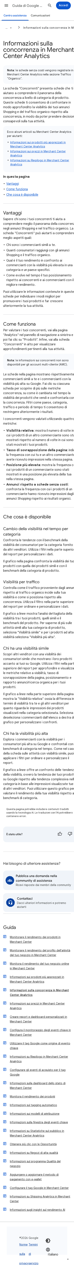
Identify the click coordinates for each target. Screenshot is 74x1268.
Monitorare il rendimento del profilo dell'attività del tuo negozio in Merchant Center (40, 953)
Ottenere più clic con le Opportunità (33, 1144)
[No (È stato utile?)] (70, 834)
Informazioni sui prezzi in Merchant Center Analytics (37, 1006)
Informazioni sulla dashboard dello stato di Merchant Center (38, 1085)
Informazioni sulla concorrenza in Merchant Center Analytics (39, 993)
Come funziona (17, 189)
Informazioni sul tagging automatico (33, 1105)
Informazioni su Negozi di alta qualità (34, 1153)
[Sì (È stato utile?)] (60, 834)
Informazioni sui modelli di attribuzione (34, 1113)
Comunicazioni (40, 15)
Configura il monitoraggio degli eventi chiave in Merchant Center (40, 1032)
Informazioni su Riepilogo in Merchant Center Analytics (39, 1059)
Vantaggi (12, 184)
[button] (6, 5)
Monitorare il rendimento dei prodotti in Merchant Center (35, 939)
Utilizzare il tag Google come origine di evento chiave (40, 1046)
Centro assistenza (15, 15)
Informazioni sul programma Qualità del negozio (35, 1164)
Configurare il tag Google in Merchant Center (39, 1188)
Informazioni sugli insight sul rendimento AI (37, 1210)
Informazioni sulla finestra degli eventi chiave (39, 1122)
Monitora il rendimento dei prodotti (32, 1096)
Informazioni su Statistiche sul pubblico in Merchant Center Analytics (37, 1133)
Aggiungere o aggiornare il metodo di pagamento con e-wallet (34, 1177)
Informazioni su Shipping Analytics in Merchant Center (40, 1199)
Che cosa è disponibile (22, 195)
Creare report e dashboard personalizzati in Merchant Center (38, 1019)
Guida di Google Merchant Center (28, 6)
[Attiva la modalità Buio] (48, 1240)
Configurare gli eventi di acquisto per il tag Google (38, 1072)
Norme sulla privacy (24, 1254)
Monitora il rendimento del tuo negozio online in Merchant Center (39, 966)
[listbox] (57, 1254)
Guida (9, 927)
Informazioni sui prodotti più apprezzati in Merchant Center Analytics (37, 979)
